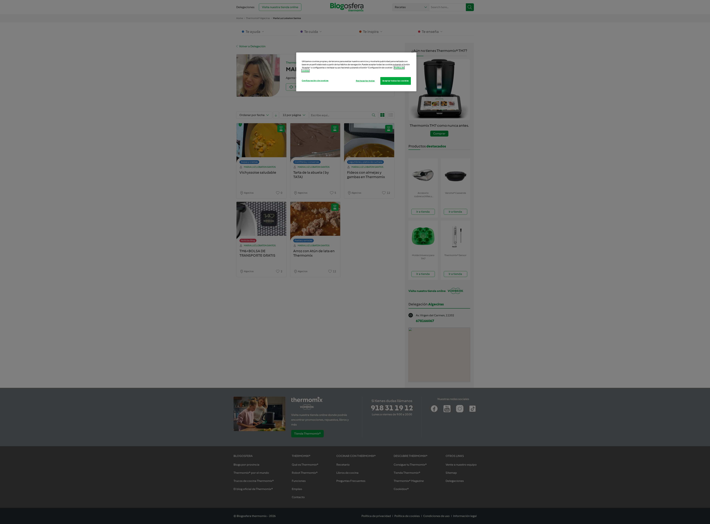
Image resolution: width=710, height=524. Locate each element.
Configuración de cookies (315, 80)
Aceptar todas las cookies (395, 80)
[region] (356, 71)
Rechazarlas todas (365, 80)
